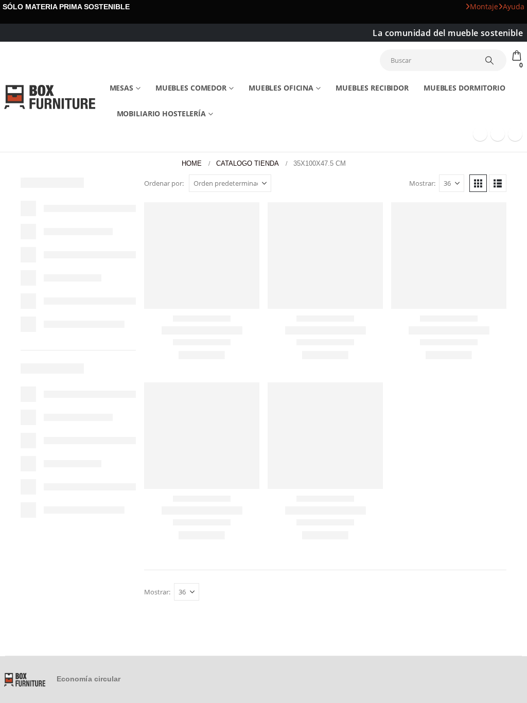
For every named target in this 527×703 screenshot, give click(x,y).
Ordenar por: (164, 183)
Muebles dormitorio (464, 88)
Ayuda (513, 6)
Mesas (121, 88)
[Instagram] (515, 134)
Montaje (484, 6)
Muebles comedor (190, 88)
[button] (478, 183)
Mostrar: (422, 183)
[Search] (489, 60)
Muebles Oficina (281, 88)
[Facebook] (480, 134)
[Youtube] (497, 134)
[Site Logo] (49, 96)
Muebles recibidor (372, 88)
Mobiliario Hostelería (161, 113)
